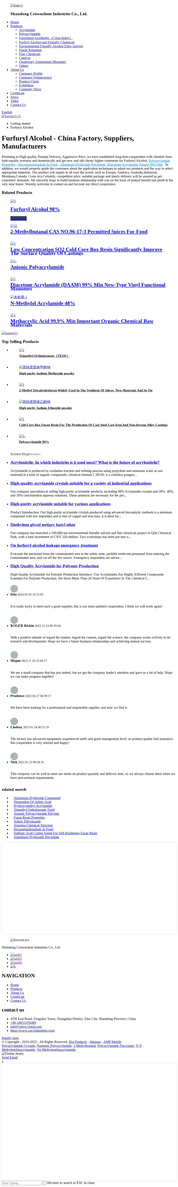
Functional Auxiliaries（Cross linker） (46, 38)
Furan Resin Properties (29, 817)
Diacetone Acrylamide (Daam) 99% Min (135, 164)
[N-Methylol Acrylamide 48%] (18, 297)
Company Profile (31, 73)
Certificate (17, 93)
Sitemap (95, 1042)
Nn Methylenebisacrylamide (56, 1049)
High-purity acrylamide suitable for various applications (60, 504)
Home (14, 22)
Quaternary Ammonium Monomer (42, 62)
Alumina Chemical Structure (33, 825)
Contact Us (18, 105)
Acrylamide (27, 30)
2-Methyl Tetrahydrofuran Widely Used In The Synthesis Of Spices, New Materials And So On (85, 390)
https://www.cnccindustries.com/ (32, 1030)
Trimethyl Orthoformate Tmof (34, 809)
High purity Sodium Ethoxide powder (45, 408)
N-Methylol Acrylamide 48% (42, 303)
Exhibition (26, 85)
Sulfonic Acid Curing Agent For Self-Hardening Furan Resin (55, 833)
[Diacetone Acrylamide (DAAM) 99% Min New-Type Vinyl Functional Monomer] (13, 279)
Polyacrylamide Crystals (18, 1046)
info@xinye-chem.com (26, 1026)
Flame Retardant (30, 50)
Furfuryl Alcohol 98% (35, 209)
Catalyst (24, 58)
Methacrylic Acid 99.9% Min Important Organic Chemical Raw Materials (81, 323)
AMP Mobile (112, 1042)
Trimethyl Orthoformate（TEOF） (44, 356)
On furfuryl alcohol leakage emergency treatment (54, 545)
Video (14, 101)
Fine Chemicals (29, 54)
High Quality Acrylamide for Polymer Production (54, 566)
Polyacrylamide (29, 34)
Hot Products (78, 1042)
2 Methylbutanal (84, 1046)
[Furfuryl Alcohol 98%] (13, 201)
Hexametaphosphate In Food (38, 164)
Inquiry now (10, 1038)
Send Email (10, 1057)
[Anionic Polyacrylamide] (13, 261)
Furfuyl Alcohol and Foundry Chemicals (47, 42)
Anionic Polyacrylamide (37, 267)
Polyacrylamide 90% (34, 442)
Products (16, 26)
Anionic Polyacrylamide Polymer (36, 813)
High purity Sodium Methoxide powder (46, 373)
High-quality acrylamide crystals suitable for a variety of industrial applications (81, 483)
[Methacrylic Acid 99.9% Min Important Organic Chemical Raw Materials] (13, 315)
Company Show (30, 89)
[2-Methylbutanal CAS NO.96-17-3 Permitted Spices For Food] (13, 226)
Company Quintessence (35, 77)
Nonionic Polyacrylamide (54, 1046)
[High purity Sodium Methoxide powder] (34, 367)
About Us (17, 69)
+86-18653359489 (23, 1023)
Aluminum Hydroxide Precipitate (82, 164)
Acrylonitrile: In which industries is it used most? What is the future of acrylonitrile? (85, 462)
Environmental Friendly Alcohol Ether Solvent (51, 46)
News (14, 97)
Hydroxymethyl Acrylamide (33, 806)
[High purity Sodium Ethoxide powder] (34, 402)
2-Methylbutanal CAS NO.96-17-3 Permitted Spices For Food (78, 231)
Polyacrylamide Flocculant (115, 1046)
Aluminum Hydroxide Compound (37, 798)
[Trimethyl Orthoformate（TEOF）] (21, 350)
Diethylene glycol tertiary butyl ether (42, 524)
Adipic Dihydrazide (27, 821)
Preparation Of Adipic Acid (32, 802)
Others (23, 66)
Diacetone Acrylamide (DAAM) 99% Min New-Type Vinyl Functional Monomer (87, 286)
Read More (18, 218)
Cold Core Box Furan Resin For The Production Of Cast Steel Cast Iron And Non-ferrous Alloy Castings (93, 425)
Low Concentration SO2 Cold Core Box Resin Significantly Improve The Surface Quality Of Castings (86, 251)
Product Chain (29, 81)
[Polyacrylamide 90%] (22, 436)
